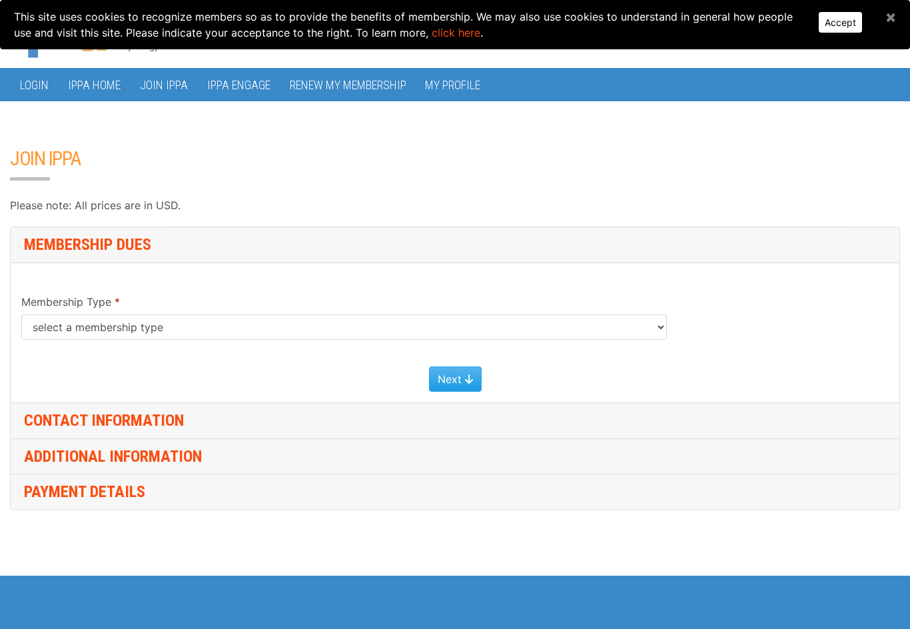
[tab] (455, 421)
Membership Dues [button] (87, 244)
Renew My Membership (348, 85)
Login (34, 85)
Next (451, 379)
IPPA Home (94, 85)
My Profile (452, 85)
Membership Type (66, 302)
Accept (840, 22)
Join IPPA (164, 85)
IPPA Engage (238, 85)
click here (456, 32)
